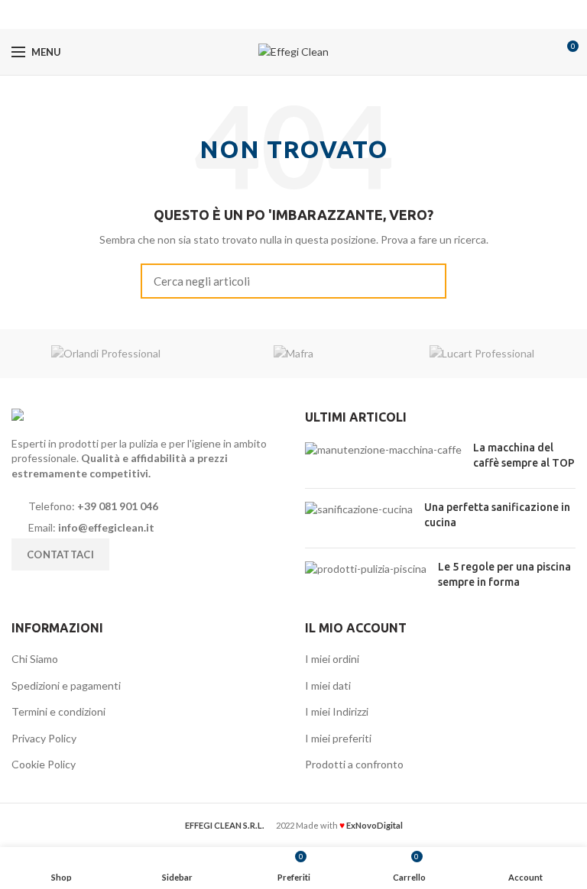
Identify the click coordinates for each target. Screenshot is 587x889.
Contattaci (60, 554)
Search (426, 281)
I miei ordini (332, 658)
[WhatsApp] (313, 14)
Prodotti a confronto (354, 764)
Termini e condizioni (58, 711)
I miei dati (328, 685)
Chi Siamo (34, 658)
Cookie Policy (43, 764)
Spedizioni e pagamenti (66, 685)
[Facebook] (274, 14)
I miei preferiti (338, 738)
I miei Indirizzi (336, 711)
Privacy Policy (43, 738)
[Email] (293, 14)
